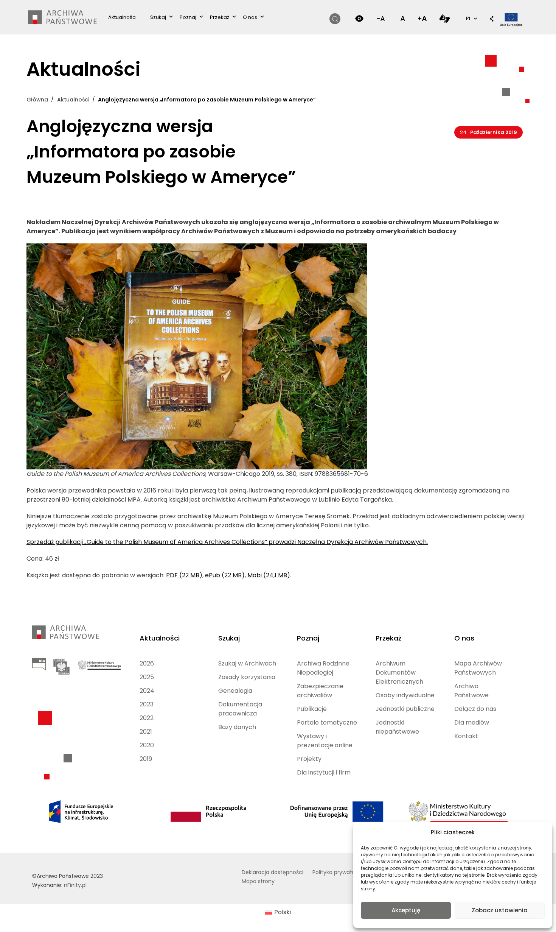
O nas (250, 17)
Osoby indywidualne (405, 695)
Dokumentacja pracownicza (240, 709)
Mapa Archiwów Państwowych (478, 668)
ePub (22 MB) (225, 575)
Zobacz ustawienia (500, 910)
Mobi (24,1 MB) (268, 575)
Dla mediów (471, 722)
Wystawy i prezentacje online (325, 741)
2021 (146, 731)
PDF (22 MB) (184, 575)
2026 (147, 663)
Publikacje (312, 708)
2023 (147, 704)
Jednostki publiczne (405, 708)
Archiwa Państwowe (471, 691)
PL (471, 18)
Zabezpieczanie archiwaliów (320, 691)
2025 (147, 677)
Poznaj (188, 17)
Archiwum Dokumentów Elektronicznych (399, 672)
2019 (146, 758)
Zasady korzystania (246, 677)
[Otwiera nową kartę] (444, 18)
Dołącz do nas (475, 708)
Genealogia (235, 690)
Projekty (309, 758)
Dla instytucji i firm (324, 772)
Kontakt (466, 736)
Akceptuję (405, 910)
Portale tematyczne (327, 722)
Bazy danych (237, 727)
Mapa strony (258, 881)
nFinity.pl (75, 885)
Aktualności (122, 17)
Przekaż (219, 17)
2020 (147, 745)
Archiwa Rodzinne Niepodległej (323, 668)
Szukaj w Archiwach (247, 663)
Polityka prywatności (339, 872)
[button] (492, 19)
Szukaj (158, 17)
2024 (147, 690)
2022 (147, 718)
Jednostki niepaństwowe (397, 727)
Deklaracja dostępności (272, 872)
